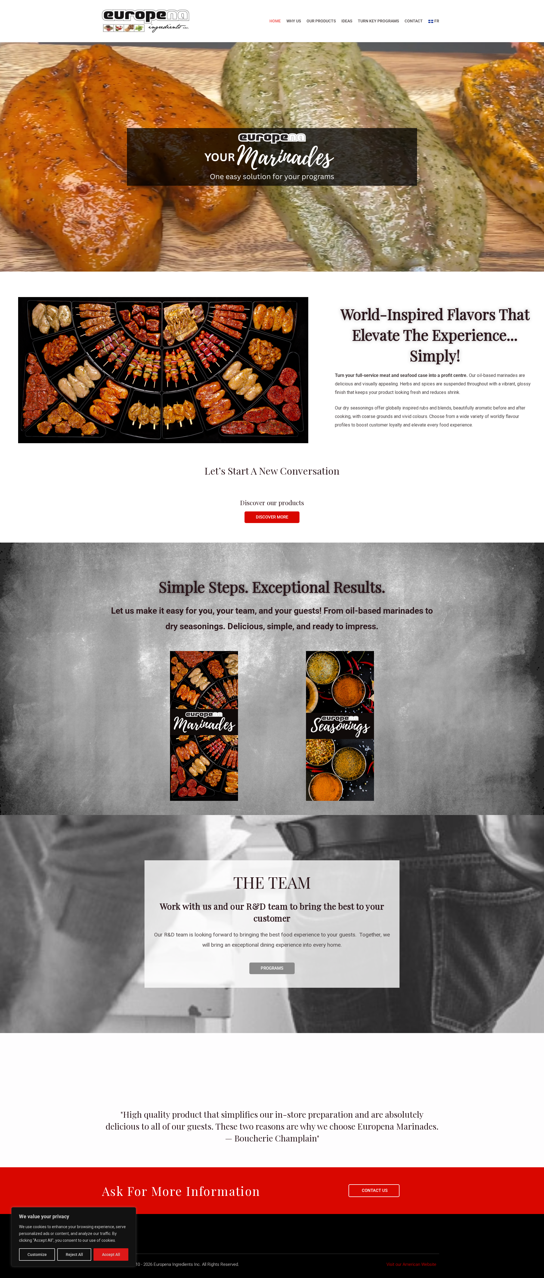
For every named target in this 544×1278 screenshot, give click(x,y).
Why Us (293, 21)
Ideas (346, 21)
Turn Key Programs (378, 21)
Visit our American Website (411, 1264)
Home (275, 21)
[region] (73, 1237)
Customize (37, 1254)
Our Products (321, 21)
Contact (414, 21)
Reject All (74, 1254)
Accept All (111, 1254)
